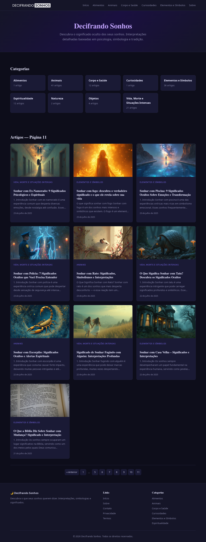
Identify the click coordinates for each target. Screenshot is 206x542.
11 (138, 472)
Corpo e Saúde (129, 5)
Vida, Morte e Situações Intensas (33, 182)
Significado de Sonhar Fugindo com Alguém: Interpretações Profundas (99, 354)
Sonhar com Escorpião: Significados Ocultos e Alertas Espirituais (36, 354)
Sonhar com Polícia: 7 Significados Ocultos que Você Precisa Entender (35, 275)
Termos (107, 518)
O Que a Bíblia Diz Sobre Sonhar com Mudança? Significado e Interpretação (37, 433)
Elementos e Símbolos (172, 5)
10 (131, 472)
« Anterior (71, 472)
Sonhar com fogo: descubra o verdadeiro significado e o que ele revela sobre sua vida (102, 195)
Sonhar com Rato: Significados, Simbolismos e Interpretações (96, 275)
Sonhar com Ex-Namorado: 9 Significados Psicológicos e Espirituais (40, 193)
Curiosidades (149, 5)
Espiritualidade (160, 523)
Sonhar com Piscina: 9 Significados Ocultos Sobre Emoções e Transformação (165, 193)
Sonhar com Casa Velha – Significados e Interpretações (164, 354)
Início (86, 5)
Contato (107, 508)
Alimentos (98, 5)
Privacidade (109, 513)
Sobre (192, 5)
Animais (112, 5)
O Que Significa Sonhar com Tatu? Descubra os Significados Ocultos (161, 275)
